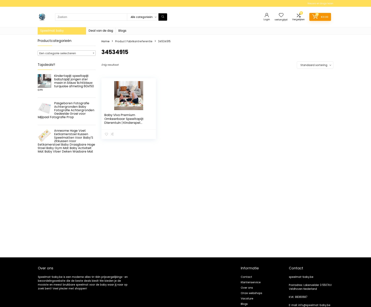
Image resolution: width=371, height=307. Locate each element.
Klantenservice (251, 282)
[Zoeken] (162, 17)
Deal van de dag (100, 30)
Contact (246, 277)
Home (105, 41)
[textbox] (66, 53)
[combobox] (67, 53)
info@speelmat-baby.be (314, 305)
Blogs (122, 30)
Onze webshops (251, 293)
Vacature (247, 298)
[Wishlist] (281, 15)
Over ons (247, 288)
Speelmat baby (52, 30)
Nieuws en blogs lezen (320, 3)
